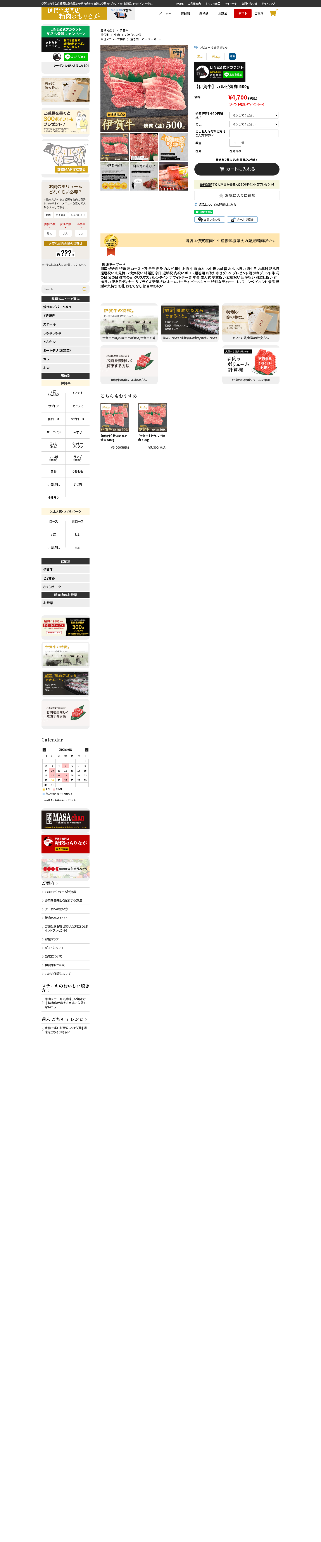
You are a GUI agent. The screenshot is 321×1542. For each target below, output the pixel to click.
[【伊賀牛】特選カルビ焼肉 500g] (114, 417)
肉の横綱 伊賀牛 (121, 13)
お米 (46, 367)
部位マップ (52, 939)
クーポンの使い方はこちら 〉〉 (72, 65)
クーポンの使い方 (56, 909)
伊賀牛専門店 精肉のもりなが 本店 (74, 13)
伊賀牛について (55, 965)
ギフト (242, 13)
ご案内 (48, 883)
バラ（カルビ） (133, 35)
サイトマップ (268, 3)
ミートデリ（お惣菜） (57, 350)
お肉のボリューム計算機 (60, 891)
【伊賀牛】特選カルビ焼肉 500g (114, 438)
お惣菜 (222, 13)
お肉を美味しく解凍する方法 (63, 900)
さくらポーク (52, 586)
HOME (180, 3)
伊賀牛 (124, 30)
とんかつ (49, 341)
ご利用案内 (194, 3)
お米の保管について (58, 973)
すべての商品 (212, 3)
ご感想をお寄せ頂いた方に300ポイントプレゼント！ (66, 928)
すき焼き (49, 315)
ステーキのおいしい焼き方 (65, 988)
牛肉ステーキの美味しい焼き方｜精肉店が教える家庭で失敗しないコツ (65, 1002)
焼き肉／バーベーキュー (146, 39)
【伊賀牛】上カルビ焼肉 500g (151, 438)
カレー (48, 359)
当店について (53, 956)
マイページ (231, 3)
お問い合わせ (249, 3)
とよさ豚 (49, 578)
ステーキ (49, 324)
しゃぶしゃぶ (52, 333)
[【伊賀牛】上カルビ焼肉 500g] (152, 417)
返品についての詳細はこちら (217, 204)
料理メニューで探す (113, 39)
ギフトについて (54, 947)
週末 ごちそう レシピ (62, 1019)
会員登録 (206, 184)
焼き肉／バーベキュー (59, 306)
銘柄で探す (107, 30)
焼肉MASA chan (56, 917)
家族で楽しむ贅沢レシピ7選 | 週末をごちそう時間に (66, 1029)
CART (275, 13)
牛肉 (117, 35)
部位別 (104, 35)
